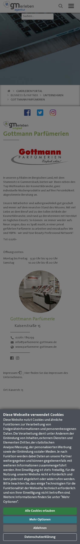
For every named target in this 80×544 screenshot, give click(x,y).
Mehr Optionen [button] (40, 519)
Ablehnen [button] (40, 528)
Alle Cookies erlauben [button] (40, 511)
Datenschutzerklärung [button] (40, 537)
